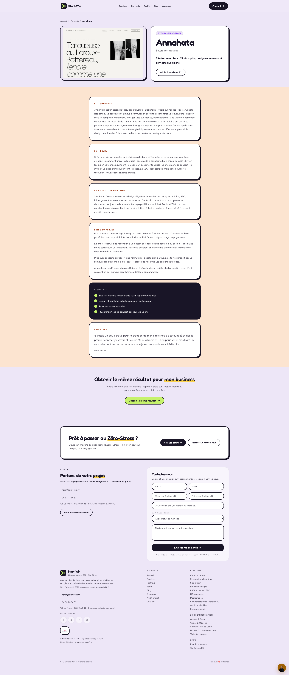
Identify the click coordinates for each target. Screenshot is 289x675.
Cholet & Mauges (198, 622)
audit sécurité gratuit (121, 481)
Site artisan (195, 582)
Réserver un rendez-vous (204, 442)
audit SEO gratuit (98, 481)
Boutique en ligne (198, 586)
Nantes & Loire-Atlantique (203, 630)
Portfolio (135, 6)
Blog (156, 6)
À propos (166, 6)
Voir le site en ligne (169, 72)
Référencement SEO (200, 590)
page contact (79, 481)
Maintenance (196, 597)
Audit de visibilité (198, 605)
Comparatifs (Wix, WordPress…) (205, 601)
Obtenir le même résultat (142, 400)
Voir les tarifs (171, 442)
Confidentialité (197, 648)
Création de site (197, 575)
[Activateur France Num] (64, 630)
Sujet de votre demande (161, 513)
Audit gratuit (153, 597)
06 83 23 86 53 (69, 497)
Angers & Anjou (197, 619)
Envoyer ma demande (186, 547)
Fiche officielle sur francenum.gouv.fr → (76, 642)
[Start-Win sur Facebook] (63, 620)
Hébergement (197, 594)
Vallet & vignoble (198, 634)
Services (123, 6)
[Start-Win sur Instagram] (79, 620)
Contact (216, 6)
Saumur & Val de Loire (201, 626)
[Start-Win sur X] (71, 620)
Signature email (197, 609)
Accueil (63, 21)
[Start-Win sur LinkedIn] (87, 620)
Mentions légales (198, 644)
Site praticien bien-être (201, 579)
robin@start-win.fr (71, 489)
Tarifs (146, 6)
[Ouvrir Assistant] (282, 668)
